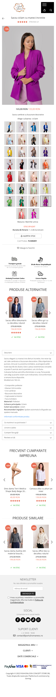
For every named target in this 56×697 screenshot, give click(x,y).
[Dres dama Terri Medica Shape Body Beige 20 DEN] (15, 474)
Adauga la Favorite (27, 248)
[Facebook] (17, 619)
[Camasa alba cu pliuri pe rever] (41, 474)
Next (52, 68)
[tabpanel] (28, 65)
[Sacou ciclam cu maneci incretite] (28, 65)
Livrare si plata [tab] (10, 427)
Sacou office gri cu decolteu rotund (40, 321)
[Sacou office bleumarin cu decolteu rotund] (16, 307)
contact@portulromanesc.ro (29, 635)
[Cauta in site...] (51, 10)
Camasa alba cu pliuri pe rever (41, 489)
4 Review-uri (34, 21)
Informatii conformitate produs (16, 416)
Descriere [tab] (8, 352)
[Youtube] (28, 619)
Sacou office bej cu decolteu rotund (40, 552)
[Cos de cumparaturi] (44, 10)
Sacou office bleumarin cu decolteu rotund (16, 321)
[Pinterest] (23, 619)
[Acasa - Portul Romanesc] (19, 7)
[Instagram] (38, 619)
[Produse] (44, 5)
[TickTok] (33, 619)
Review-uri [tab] (9, 437)
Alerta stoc (29, 236)
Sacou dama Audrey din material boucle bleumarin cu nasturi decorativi (15, 552)
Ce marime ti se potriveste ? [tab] (15, 422)
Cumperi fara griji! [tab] (11, 432)
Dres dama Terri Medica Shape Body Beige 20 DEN (15, 489)
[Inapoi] (2, 18)
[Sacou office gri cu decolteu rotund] (40, 307)
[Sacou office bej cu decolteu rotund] (41, 536)
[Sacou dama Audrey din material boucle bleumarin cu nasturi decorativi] (15, 536)
